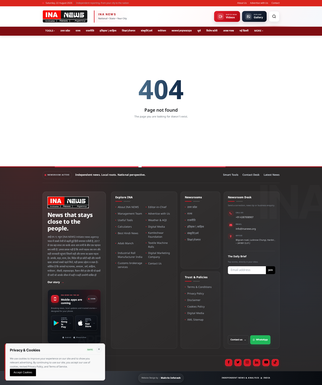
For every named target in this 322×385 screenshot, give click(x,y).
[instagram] (247, 362)
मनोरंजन (162, 30)
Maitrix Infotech (171, 378)
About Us (242, 3)
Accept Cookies (23, 372)
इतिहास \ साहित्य (108, 30)
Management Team (130, 214)
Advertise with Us (259, 3)
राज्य (78, 30)
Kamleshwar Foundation (156, 235)
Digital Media (156, 227)
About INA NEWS (128, 207)
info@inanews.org (246, 229)
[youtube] (265, 362)
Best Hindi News (128, 233)
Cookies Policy (196, 307)
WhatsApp (262, 339)
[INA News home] (65, 16)
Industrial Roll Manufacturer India (130, 255)
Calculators (125, 227)
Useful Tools (125, 220)
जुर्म (199, 30)
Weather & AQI (157, 220)
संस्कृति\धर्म (146, 30)
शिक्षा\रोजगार (128, 30)
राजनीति (90, 30)
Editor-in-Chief (157, 207)
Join (270, 270)
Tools (49, 30)
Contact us (238, 339)
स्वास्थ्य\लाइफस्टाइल (182, 30)
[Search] (274, 16)
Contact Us (155, 264)
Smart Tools (230, 175)
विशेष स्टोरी (211, 30)
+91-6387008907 (244, 217)
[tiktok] (275, 362)
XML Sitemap (195, 320)
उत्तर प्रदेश (65, 30)
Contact (276, 3)
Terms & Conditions (199, 287)
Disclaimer (194, 300)
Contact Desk (251, 175)
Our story (56, 282)
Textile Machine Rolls (158, 245)
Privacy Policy (195, 294)
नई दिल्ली (244, 30)
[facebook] (228, 362)
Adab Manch (126, 243)
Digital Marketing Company (159, 255)
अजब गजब (228, 30)
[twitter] (238, 362)
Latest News (272, 175)
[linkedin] (256, 362)
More (257, 30)
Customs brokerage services (130, 265)
